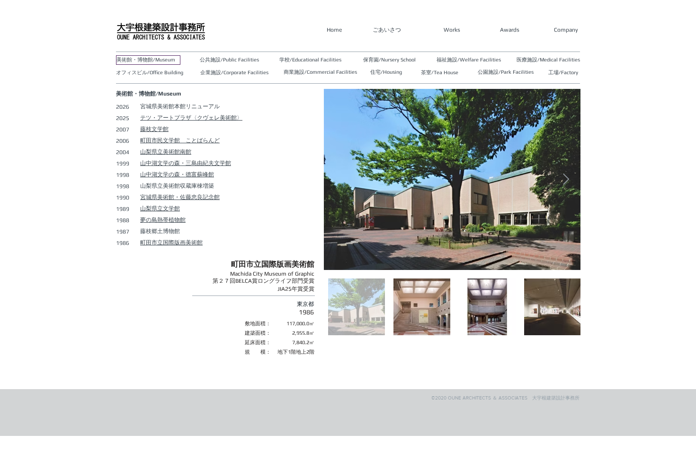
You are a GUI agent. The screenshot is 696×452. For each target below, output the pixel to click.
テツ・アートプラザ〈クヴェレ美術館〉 (191, 117)
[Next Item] (566, 179)
